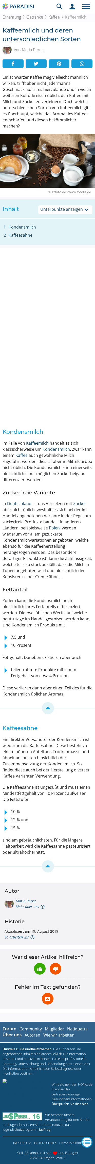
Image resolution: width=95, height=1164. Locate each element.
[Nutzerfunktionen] (72, 6)
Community (31, 1029)
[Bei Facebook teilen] (13, 63)
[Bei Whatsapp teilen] (81, 63)
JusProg (44, 1129)
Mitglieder (54, 1029)
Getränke (34, 17)
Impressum (22, 1142)
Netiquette (77, 1029)
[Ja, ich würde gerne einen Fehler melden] (47, 999)
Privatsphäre (70, 1142)
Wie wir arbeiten (58, 1035)
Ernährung (12, 17)
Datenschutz (45, 1142)
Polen (54, 528)
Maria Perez (26, 900)
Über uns (12, 1034)
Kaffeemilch (37, 443)
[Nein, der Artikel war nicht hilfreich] (55, 969)
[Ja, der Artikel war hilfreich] (40, 969)
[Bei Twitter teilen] (36, 63)
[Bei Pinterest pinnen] (59, 63)
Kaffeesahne (20, 235)
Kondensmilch (22, 227)
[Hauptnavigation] (86, 6)
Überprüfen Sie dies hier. (70, 1104)
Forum (9, 1028)
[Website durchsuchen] (59, 6)
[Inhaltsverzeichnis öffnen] (86, 1142)
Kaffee (54, 17)
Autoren (32, 1035)
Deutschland (19, 503)
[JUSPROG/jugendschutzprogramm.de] (22, 1116)
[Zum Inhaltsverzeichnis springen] (47, 708)
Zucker (79, 503)
